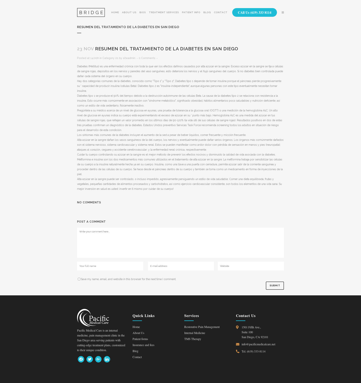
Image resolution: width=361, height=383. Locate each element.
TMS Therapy (192, 339)
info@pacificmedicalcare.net (258, 344)
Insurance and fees (143, 345)
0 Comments (147, 58)
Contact (137, 357)
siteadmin (129, 58)
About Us (138, 333)
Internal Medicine (194, 333)
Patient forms (140, 339)
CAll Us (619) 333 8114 (254, 12)
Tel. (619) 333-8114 (253, 351)
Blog (135, 351)
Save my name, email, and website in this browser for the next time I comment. (128, 279)
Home (136, 327)
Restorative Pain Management (202, 327)
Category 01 (110, 58)
